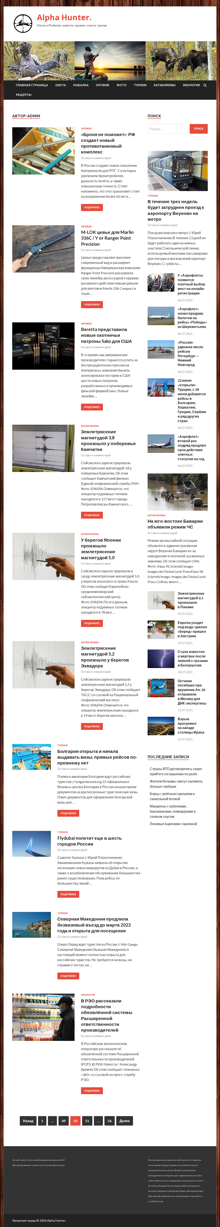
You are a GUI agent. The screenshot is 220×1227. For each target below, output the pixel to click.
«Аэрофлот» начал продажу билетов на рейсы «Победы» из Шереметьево (192, 318)
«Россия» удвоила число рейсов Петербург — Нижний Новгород (190, 353)
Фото (122, 85)
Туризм (140, 85)
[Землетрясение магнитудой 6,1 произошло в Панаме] (161, 608)
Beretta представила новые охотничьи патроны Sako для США (106, 335)
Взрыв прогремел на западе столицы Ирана (191, 725)
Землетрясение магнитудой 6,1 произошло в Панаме (191, 600)
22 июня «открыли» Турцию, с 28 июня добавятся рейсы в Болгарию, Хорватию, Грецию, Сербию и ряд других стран (192, 400)
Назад (28, 1121)
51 (87, 1121)
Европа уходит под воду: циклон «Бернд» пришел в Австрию (192, 629)
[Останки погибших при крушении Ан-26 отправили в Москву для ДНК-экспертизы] (161, 696)
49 (64, 1121)
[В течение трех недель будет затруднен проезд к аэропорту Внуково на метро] (178, 192)
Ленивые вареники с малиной (173, 824)
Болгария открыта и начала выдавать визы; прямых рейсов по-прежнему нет (97, 757)
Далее (124, 1121)
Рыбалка (81, 85)
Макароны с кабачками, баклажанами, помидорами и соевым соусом (173, 811)
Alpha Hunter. (64, 17)
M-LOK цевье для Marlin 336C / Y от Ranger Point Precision (107, 238)
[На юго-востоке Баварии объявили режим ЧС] (178, 511)
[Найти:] (178, 129)
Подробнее (92, 207)
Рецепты (23, 95)
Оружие (102, 85)
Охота (60, 85)
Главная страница (32, 85)
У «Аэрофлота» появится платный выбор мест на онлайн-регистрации (191, 284)
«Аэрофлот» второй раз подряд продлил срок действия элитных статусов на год (192, 447)
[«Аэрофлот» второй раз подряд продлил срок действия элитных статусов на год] (161, 451)
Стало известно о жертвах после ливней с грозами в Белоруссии (193, 658)
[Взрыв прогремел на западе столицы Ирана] (161, 734)
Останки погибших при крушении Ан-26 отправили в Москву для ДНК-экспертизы (192, 692)
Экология (191, 85)
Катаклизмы (165, 85)
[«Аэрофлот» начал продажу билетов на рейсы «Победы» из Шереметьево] (161, 324)
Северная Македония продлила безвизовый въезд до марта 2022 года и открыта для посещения (94, 924)
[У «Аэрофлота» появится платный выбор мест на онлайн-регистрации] (161, 290)
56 (110, 1121)
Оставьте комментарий (96, 158)
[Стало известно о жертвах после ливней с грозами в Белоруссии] (161, 667)
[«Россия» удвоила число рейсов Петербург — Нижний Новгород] (161, 357)
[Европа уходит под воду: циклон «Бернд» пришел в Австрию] (161, 638)
